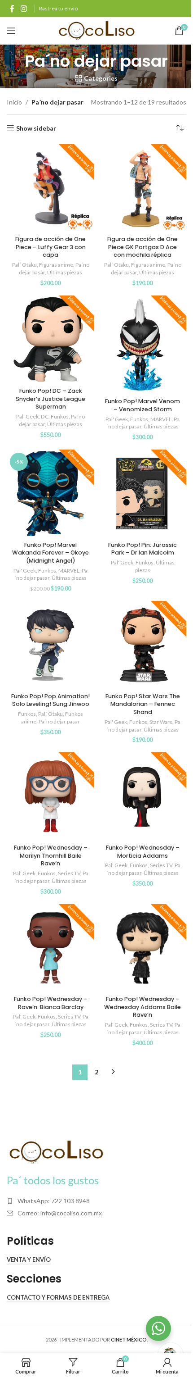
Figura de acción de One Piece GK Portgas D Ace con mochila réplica (142, 247)
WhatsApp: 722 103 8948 (54, 1201)
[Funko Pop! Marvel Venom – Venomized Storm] (142, 345)
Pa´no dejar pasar (59, 721)
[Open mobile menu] (11, 31)
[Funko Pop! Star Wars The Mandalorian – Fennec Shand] (142, 645)
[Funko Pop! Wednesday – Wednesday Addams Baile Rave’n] (142, 948)
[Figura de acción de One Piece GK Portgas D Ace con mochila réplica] (142, 188)
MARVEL (160, 419)
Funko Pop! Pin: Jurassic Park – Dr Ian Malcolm (142, 549)
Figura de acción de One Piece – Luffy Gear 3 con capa (50, 247)
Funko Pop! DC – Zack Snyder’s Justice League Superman (50, 398)
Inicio (14, 102)
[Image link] (56, 1151)
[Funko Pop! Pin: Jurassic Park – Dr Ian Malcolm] (142, 493)
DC (44, 416)
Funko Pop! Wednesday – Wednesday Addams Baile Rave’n (142, 1007)
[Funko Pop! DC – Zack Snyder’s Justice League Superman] (50, 340)
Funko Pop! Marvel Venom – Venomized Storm (142, 405)
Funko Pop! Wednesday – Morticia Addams (143, 852)
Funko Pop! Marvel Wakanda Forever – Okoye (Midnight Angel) (50, 552)
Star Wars (160, 722)
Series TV (69, 873)
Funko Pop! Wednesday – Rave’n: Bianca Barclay (51, 1003)
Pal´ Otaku (24, 264)
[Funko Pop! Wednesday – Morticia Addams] (142, 796)
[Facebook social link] (12, 8)
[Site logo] (97, 30)
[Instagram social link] (24, 8)
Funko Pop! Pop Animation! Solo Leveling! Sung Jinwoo (50, 700)
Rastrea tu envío (58, 8)
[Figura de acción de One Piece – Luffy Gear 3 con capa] (50, 188)
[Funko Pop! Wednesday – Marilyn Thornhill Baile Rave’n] (50, 796)
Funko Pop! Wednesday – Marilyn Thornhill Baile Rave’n (51, 855)
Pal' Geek (27, 416)
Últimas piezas (64, 272)
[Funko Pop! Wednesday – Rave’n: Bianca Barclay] (50, 948)
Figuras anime (56, 264)
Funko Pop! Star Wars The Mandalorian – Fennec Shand (142, 704)
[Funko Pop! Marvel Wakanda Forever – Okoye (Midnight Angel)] (50, 493)
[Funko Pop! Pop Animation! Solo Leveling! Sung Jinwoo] (50, 645)
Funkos (60, 416)
